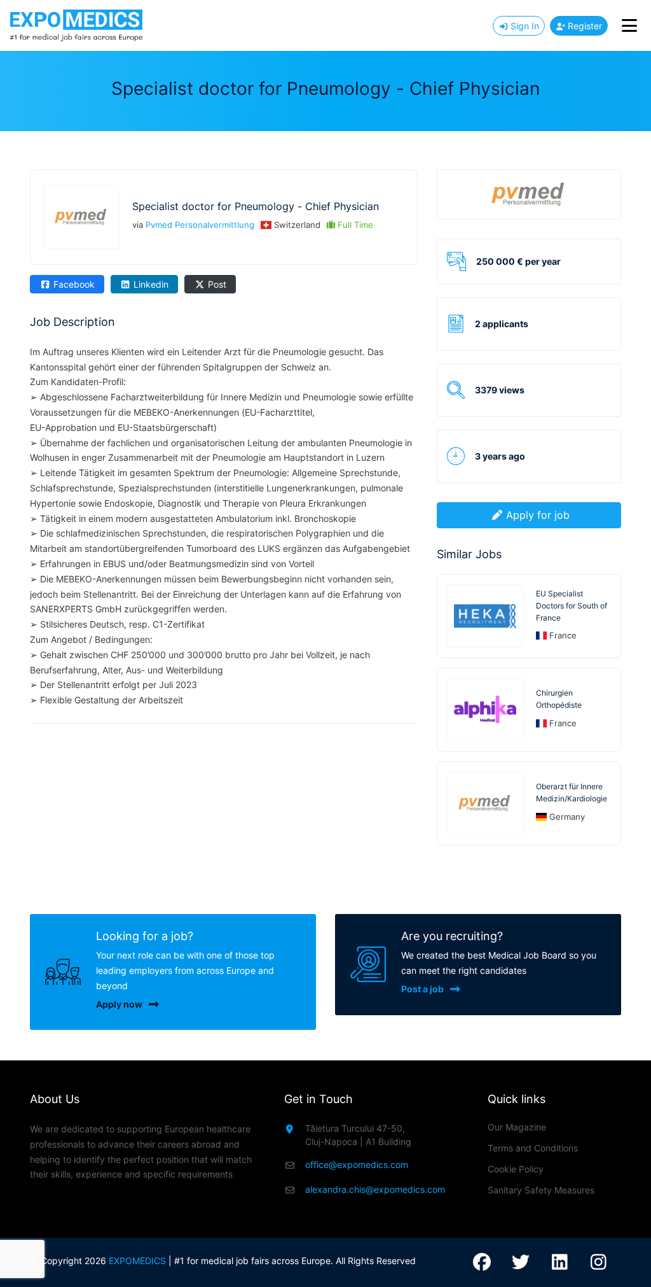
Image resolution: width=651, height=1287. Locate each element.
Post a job (422, 988)
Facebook (73, 284)
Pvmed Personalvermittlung (200, 225)
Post (215, 284)
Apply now (119, 1004)
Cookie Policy (516, 1169)
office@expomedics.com (356, 1164)
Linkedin (149, 284)
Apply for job (538, 515)
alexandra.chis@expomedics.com (375, 1189)
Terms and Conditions (533, 1148)
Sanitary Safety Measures (541, 1190)
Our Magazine (517, 1127)
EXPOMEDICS (137, 1260)
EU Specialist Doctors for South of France (571, 605)
